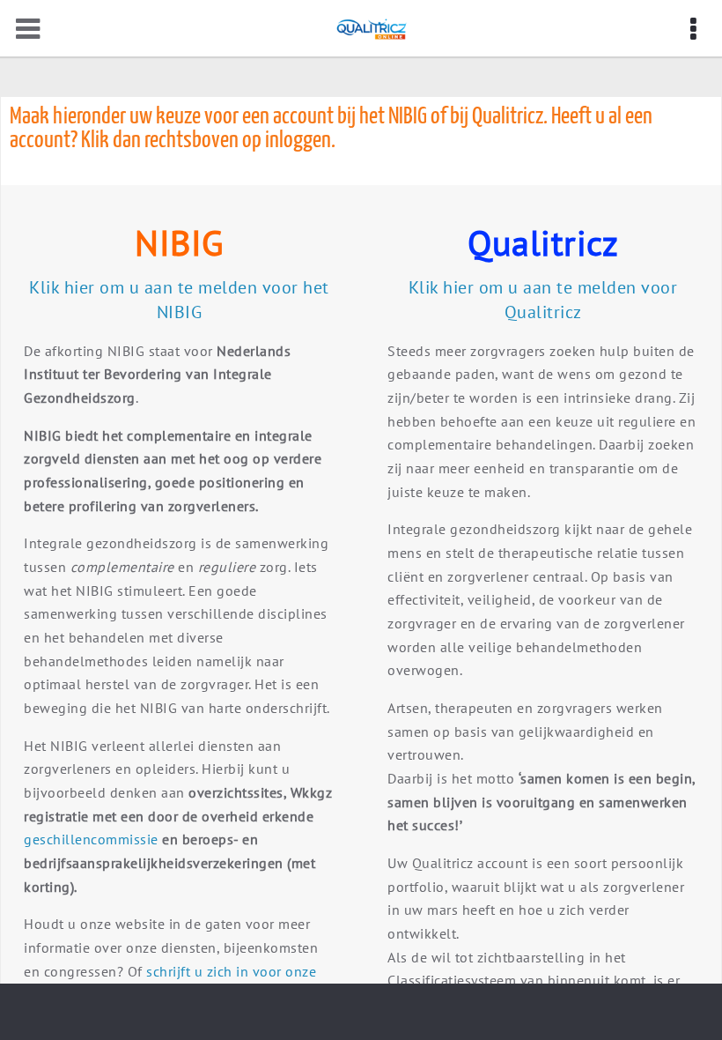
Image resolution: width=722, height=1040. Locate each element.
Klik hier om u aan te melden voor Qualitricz (543, 299)
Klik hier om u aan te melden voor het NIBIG (179, 299)
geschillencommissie (93, 839)
